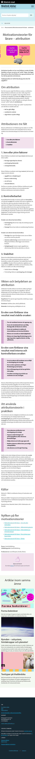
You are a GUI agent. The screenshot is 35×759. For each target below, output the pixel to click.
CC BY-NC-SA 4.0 (28, 731)
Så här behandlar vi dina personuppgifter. (11, 713)
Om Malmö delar (5, 707)
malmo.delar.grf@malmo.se (7, 723)
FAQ (2, 708)
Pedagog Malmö (5, 740)
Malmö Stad (4, 742)
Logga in (24, 750)
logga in (12, 565)
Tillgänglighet (4, 710)
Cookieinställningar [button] (13, 750)
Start (2, 27)
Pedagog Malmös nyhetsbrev (8, 744)
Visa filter (7, 23)
